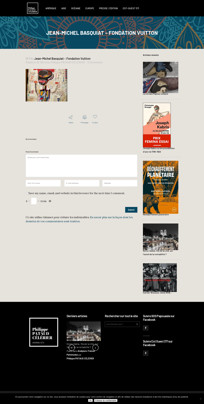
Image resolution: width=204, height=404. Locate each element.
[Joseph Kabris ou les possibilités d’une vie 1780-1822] (157, 125)
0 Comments (95, 62)
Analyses (82, 350)
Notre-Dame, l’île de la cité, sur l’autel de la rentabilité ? (82, 345)
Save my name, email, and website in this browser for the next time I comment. (76, 193)
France (91, 350)
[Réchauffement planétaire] (160, 186)
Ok (90, 400)
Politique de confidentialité (105, 400)
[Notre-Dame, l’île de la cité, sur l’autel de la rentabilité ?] (160, 236)
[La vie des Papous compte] (160, 77)
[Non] (200, 398)
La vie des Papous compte (155, 94)
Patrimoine (72, 354)
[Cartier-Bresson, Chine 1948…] (160, 277)
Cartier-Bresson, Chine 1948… (157, 292)
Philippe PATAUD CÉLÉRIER (68, 62)
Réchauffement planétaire (156, 214)
